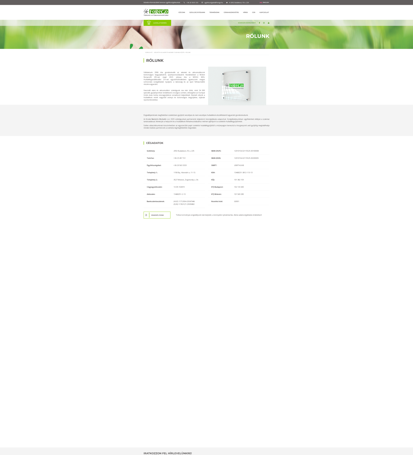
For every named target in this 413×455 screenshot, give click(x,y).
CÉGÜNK (181, 12)
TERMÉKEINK (214, 12)
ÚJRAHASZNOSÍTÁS (231, 12)
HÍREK (245, 12)
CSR (253, 12)
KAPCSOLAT (264, 12)
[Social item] (259, 22)
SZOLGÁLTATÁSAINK (197, 12)
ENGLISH (265, 2)
